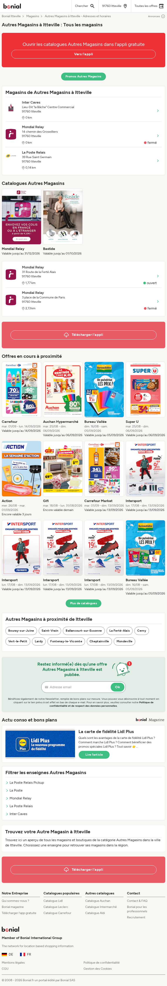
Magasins (32, 16)
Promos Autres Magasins (83, 76)
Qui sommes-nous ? (15, 901)
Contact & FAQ (137, 901)
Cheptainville (99, 641)
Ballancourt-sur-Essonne (84, 631)
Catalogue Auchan (97, 901)
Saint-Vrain (50, 631)
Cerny (141, 631)
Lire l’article (94, 755)
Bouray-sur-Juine (21, 631)
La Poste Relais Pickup (27, 782)
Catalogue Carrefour (57, 913)
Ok (117, 687)
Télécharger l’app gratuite (19, 913)
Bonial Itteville (11, 16)
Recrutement (136, 917)
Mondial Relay (20, 798)
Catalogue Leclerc (55, 907)
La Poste (16, 790)
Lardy (39, 641)
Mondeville (125, 641)
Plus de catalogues (83, 603)
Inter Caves (18, 814)
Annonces (154, 16)
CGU (5, 969)
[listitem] (21, 222)
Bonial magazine (13, 907)
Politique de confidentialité (102, 962)
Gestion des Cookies (98, 969)
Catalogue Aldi (95, 913)
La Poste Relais (21, 806)
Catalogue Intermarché (101, 907)
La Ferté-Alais (119, 631)
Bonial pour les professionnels (137, 909)
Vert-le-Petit (17, 641)
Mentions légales (13, 962)
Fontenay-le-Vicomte (66, 641)
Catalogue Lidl (53, 901)
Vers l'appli (83, 54)
